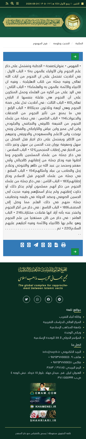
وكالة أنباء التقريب (70, 316)
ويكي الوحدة (72, 332)
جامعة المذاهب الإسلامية (65, 327)
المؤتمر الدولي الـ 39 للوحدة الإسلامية (57, 337)
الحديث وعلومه (61, 43)
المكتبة (79, 43)
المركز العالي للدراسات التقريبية (62, 322)
